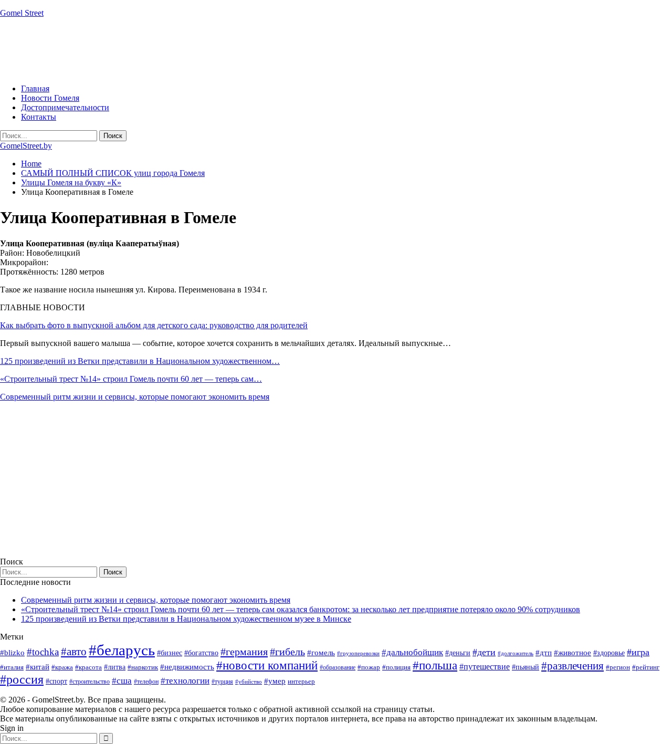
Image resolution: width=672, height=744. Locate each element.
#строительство (89, 681)
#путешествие (484, 666)
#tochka (43, 651)
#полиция (396, 667)
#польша (435, 665)
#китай (37, 667)
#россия (22, 679)
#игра (638, 652)
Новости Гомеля (50, 97)
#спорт (56, 681)
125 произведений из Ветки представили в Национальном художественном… (140, 361)
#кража (62, 667)
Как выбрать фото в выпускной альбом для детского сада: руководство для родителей (154, 325)
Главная (35, 88)
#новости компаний (267, 665)
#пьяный (525, 667)
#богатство (201, 652)
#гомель (321, 652)
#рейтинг (645, 667)
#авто (74, 651)
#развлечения (572, 665)
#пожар (369, 667)
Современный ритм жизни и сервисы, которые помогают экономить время (134, 396)
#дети (484, 652)
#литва (114, 667)
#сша (122, 680)
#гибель (287, 651)
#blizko (12, 652)
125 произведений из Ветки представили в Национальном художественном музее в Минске (186, 618)
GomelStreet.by (26, 145)
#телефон (146, 681)
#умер (275, 680)
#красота (88, 667)
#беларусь (122, 650)
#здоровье (609, 653)
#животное (572, 652)
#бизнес (169, 653)
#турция (222, 681)
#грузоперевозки (358, 653)
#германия (244, 651)
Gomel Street (22, 12)
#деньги (457, 653)
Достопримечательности (65, 107)
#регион (618, 667)
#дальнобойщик (412, 652)
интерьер (301, 681)
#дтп (544, 652)
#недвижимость (187, 667)
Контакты (38, 116)
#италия (12, 667)
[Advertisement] (191, 50)
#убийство (248, 682)
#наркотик (143, 667)
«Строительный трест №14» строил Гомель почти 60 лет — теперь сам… (131, 378)
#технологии (185, 681)
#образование (337, 667)
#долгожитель (515, 653)
